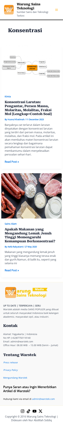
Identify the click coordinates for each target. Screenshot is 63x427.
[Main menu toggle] (56, 10)
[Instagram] (23, 411)
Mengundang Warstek (15, 377)
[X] (40, 411)
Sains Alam (11, 223)
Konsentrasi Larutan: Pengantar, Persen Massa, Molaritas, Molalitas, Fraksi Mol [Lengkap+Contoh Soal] (28, 108)
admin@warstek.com (43, 398)
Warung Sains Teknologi (28, 6)
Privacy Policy (10, 369)
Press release (10, 362)
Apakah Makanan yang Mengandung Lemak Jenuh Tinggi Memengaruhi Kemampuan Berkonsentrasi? (30, 235)
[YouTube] (34, 411)
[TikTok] (28, 411)
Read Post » (12, 162)
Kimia (8, 96)
